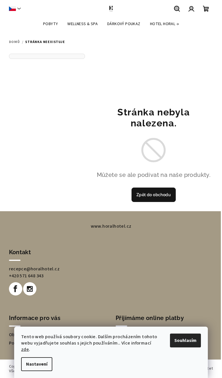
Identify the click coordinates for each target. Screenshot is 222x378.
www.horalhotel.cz (111, 226)
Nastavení (36, 364)
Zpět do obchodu (153, 194)
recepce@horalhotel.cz (34, 269)
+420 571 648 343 (26, 276)
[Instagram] (29, 288)
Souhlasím (185, 340)
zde (25, 349)
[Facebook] (15, 288)
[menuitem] (50, 24)
